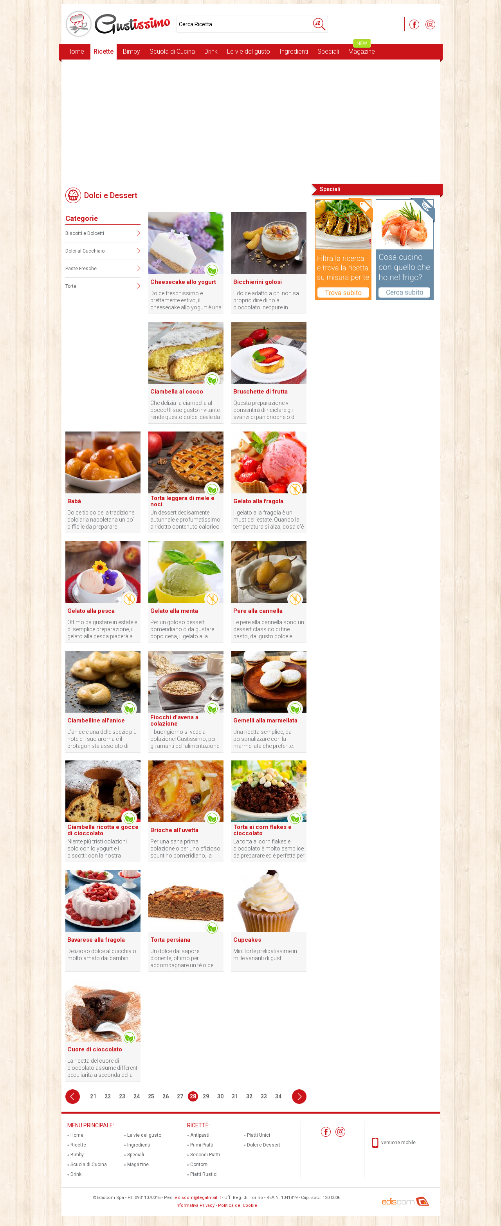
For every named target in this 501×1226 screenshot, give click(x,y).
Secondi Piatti (205, 1154)
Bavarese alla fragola (96, 939)
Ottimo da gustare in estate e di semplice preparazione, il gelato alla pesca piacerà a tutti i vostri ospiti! (102, 629)
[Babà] (103, 492)
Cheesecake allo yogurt (183, 281)
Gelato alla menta (174, 610)
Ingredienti (293, 51)
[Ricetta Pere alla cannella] (268, 601)
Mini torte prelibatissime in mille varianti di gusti (265, 954)
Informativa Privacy (194, 1205)
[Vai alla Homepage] (119, 24)
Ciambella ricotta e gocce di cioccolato (103, 830)
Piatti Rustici (204, 1174)
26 (165, 1096)
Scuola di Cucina (172, 51)
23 (122, 1096)
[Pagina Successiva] (299, 1096)
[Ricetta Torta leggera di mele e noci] (185, 492)
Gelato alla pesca (91, 610)
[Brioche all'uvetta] (185, 820)
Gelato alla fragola (258, 501)
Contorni (199, 1164)
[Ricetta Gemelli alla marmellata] (268, 711)
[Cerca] (319, 24)
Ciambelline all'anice (96, 720)
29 (206, 1096)
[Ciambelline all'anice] (103, 711)
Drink (211, 51)
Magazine (361, 49)
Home (75, 51)
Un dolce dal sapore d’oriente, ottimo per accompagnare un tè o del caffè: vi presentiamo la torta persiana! (185, 958)
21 (93, 1096)
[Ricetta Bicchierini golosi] (268, 272)
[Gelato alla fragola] (268, 492)
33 (264, 1096)
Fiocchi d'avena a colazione (174, 720)
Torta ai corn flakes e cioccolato (262, 830)
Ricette (104, 51)
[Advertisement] (250, 121)
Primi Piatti (201, 1145)
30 (220, 1096)
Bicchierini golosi (257, 281)
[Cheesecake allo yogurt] (185, 272)
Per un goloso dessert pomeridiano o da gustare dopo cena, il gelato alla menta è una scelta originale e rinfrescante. (184, 629)
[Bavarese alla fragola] (103, 930)
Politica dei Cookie (237, 1205)
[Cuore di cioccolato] (103, 1040)
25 (151, 1096)
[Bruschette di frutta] (268, 382)
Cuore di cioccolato (94, 1049)
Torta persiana (170, 939)
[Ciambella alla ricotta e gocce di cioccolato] (103, 820)
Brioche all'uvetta (174, 830)
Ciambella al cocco (176, 391)
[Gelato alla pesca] (103, 601)
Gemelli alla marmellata (265, 720)
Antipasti (199, 1135)
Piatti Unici (258, 1135)
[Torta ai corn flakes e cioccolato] (268, 820)
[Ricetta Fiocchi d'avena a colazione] (185, 711)
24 (136, 1096)
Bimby (131, 51)
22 (108, 1096)
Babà (74, 501)
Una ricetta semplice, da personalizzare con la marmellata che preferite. (263, 739)
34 (278, 1096)
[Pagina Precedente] (72, 1096)
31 (235, 1096)
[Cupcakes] (268, 930)
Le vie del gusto (248, 51)
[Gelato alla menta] (185, 601)
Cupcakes (247, 939)
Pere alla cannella (258, 610)
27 (180, 1096)
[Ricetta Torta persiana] (185, 930)
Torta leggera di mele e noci (182, 501)
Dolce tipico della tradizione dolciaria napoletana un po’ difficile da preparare (100, 519)
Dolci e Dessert (263, 1145)
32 (249, 1096)
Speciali (328, 51)
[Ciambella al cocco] (185, 382)
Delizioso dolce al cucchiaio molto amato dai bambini (101, 954)
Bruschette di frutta (260, 391)
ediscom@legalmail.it (198, 1197)
